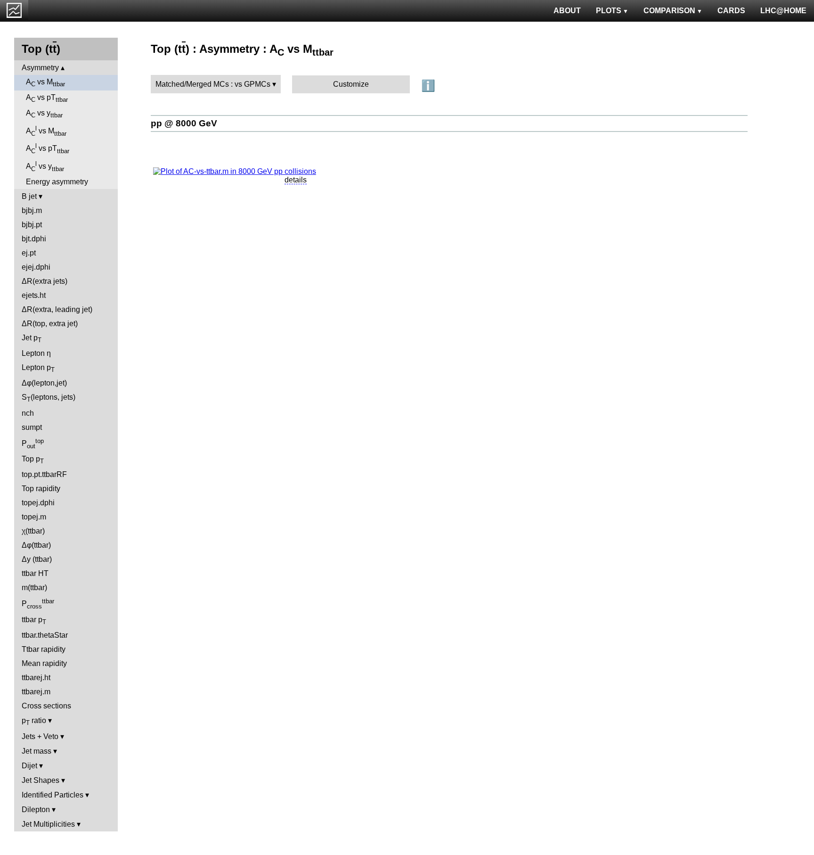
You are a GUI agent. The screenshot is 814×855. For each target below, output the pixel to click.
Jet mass (36, 751)
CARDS (731, 11)
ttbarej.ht (36, 678)
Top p (33, 460)
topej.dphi (38, 503)
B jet (29, 196)
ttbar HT (35, 573)
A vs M (45, 83)
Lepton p (38, 368)
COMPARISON (669, 11)
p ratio (34, 721)
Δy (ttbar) (37, 559)
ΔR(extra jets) (44, 281)
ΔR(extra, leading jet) (57, 309)
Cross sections (46, 706)
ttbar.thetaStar (45, 635)
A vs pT (47, 98)
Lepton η (36, 353)
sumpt (32, 427)
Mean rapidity (44, 663)
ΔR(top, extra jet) (50, 324)
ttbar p (34, 620)
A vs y (44, 114)
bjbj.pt (32, 225)
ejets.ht (34, 295)
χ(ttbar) (33, 531)
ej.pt (29, 253)
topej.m (34, 517)
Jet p (31, 339)
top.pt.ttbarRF (44, 474)
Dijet (29, 766)
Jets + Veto (40, 736)
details (296, 180)
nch (28, 413)
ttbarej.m (36, 692)
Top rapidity (41, 489)
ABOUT (567, 11)
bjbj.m (32, 210)
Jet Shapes (40, 780)
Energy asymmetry (57, 182)
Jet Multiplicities (48, 824)
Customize (351, 84)
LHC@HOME (783, 11)
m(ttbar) (34, 588)
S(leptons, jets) (48, 398)
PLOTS (608, 11)
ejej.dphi (36, 267)
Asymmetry (40, 68)
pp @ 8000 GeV (184, 123)
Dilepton (36, 810)
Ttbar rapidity (43, 649)
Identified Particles (52, 795)
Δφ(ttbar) (36, 545)
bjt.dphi (34, 239)
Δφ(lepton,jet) (44, 383)
